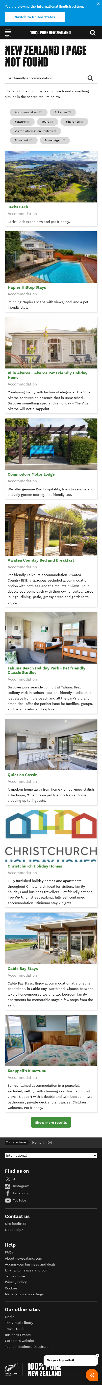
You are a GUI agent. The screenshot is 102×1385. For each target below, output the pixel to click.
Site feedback (15, 1224)
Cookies (11, 1288)
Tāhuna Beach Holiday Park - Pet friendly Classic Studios (46, 670)
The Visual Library (19, 1323)
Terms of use (15, 1276)
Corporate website (19, 1341)
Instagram (20, 1186)
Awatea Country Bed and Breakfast (41, 560)
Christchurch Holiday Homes (35, 866)
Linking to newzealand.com (26, 1270)
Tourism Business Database (27, 1347)
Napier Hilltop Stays (27, 287)
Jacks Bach (18, 207)
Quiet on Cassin (23, 774)
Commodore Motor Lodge (31, 474)
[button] (8, 33)
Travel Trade (15, 1329)
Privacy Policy (16, 1282)
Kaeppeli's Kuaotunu (27, 1070)
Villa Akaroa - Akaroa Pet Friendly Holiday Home (47, 375)
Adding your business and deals (30, 1264)
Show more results (51, 1122)
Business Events (18, 1335)
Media (10, 1317)
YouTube (19, 1200)
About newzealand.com (23, 1258)
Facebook (20, 1193)
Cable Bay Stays (23, 968)
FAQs (9, 1252)
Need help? (14, 1230)
